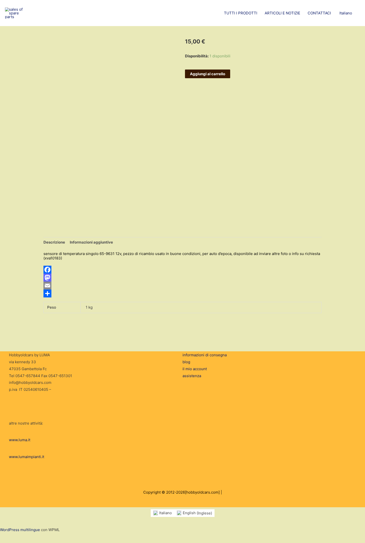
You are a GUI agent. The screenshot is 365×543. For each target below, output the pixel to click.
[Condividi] (182, 293)
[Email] (182, 286)
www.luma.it (19, 439)
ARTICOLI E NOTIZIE (282, 13)
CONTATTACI (319, 13)
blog (186, 362)
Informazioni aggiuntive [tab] (91, 242)
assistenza (191, 375)
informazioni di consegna (204, 355)
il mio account (194, 368)
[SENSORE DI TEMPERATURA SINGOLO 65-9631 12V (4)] (57, 209)
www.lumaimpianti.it (26, 456)
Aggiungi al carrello (207, 74)
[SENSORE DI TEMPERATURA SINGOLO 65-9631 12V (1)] (57, 193)
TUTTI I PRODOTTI (240, 13)
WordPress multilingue (20, 529)
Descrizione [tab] (54, 242)
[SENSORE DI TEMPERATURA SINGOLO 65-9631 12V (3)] (61, 200)
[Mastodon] (182, 278)
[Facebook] (182, 270)
